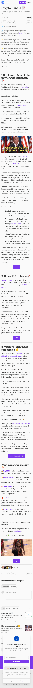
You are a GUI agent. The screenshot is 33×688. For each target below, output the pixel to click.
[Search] (30, 608)
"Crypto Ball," (23, 87)
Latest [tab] (8, 608)
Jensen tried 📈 (7, 613)
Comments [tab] (5, 586)
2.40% (21, 33)
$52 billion (23, 157)
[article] (16, 617)
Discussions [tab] (15, 608)
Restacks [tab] (13, 586)
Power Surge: (8, 477)
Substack (7, 684)
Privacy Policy (22, 676)
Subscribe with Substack (18, 668)
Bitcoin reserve (16, 224)
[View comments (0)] (10, 22)
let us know (17, 531)
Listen (29, 17)
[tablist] (9, 586)
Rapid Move (7, 471)
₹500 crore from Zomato (21, 424)
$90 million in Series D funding (12, 356)
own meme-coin (20, 105)
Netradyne (19, 354)
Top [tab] (3, 608)
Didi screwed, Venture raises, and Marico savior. (11, 629)
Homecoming (8, 509)
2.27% (18, 36)
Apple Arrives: (9, 498)
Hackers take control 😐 (10, 626)
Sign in (29, 2)
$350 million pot (18, 164)
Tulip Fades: (7, 486)
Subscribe (23, 2)
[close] (27, 636)
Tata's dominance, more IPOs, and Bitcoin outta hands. (11, 616)
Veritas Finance (6, 280)
